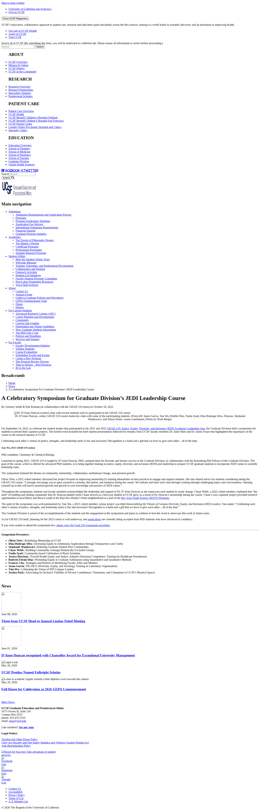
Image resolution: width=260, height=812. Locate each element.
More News (8, 702)
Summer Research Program (31, 253)
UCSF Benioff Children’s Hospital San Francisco (36, 120)
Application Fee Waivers (29, 224)
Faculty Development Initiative (33, 345)
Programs (21, 217)
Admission (14, 211)
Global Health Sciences (21, 164)
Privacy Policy (16, 795)
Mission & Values (18, 65)
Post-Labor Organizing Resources (34, 281)
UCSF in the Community (22, 71)
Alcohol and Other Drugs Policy (19, 739)
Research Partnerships (20, 89)
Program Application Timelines (33, 221)
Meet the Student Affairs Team (33, 259)
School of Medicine (19, 151)
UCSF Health (16, 114)
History (20, 307)
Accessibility (15, 791)
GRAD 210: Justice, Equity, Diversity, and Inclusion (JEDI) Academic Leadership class (156, 428)
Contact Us (22, 291)
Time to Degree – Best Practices (33, 364)
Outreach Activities (26, 272)
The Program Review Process (32, 361)
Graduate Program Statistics (31, 233)
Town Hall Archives (27, 284)
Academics (14, 237)
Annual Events (24, 294)
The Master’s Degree (27, 243)
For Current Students (20, 310)
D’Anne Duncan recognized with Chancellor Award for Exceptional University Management (68, 655)
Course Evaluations (26, 351)
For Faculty (14, 342)
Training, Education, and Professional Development (44, 265)
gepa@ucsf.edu (17, 720)
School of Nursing (18, 158)
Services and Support (27, 339)
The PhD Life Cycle (27, 332)
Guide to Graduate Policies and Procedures (39, 297)
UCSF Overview (18, 61)
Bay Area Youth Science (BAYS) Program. (145, 497)
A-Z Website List (18, 801)
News (11, 386)
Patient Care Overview (21, 111)
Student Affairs (16, 256)
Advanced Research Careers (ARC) (36, 313)
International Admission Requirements (37, 227)
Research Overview (19, 86)
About (12, 288)
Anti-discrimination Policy (16, 745)
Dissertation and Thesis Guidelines (35, 326)
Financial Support (25, 230)
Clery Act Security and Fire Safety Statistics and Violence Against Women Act (45, 742)
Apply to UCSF (17, 33)
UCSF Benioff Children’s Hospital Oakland (32, 117)
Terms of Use (16, 798)
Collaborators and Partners (30, 268)
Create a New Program (28, 358)
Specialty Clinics (17, 130)
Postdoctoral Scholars (20, 96)
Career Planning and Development (35, 316)
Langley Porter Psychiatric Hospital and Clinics (34, 127)
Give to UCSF (16, 12)
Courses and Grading (27, 323)
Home (11, 383)
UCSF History (16, 68)
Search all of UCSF (82, 43)
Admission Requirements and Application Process (43, 214)
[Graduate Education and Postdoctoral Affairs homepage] (19, 196)
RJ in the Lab (23, 367)
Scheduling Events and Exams (33, 355)
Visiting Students (25, 348)
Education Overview (20, 145)
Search (5, 173)
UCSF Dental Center (20, 123)
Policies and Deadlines (28, 336)
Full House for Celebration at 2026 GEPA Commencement (43, 689)
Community (22, 320)
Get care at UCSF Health (22, 30)
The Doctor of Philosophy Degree (35, 240)
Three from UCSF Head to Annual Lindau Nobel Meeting (43, 621)
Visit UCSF (15, 37)
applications (94, 519)
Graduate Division (18, 161)
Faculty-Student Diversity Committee (36, 278)
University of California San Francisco (29, 8)
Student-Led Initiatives (28, 275)
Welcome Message (26, 262)
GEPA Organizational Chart (31, 300)
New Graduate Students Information (36, 329)
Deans (19, 304)
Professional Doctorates (29, 249)
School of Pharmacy (19, 154)
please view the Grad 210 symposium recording (83, 525)
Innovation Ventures (19, 93)
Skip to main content (12, 2)
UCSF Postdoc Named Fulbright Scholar (31, 672)
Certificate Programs (27, 246)
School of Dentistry (19, 148)
